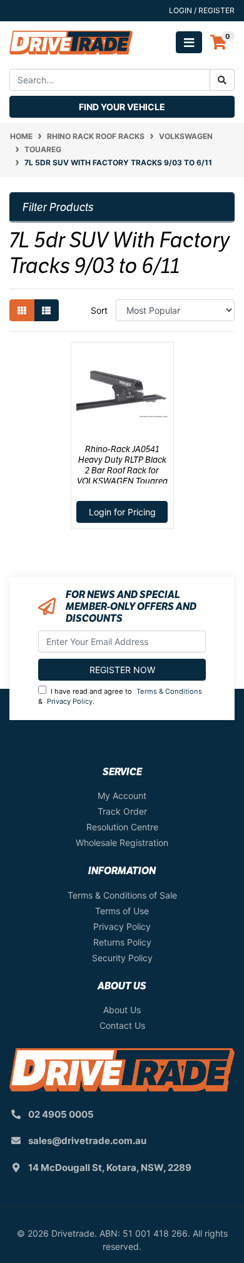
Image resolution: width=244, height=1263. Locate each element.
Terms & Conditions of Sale (122, 895)
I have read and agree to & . (120, 696)
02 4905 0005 (61, 1114)
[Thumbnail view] (21, 310)
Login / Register (202, 10)
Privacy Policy (70, 701)
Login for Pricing (122, 512)
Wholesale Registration (122, 842)
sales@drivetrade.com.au (87, 1141)
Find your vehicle (122, 106)
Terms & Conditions (169, 691)
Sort (99, 310)
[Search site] (222, 80)
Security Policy (122, 957)
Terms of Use (122, 910)
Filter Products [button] (58, 207)
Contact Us (122, 1025)
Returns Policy (122, 942)
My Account (122, 795)
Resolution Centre (122, 827)
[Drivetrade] (71, 41)
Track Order (122, 811)
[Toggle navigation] (189, 42)
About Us (122, 1009)
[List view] (46, 310)
